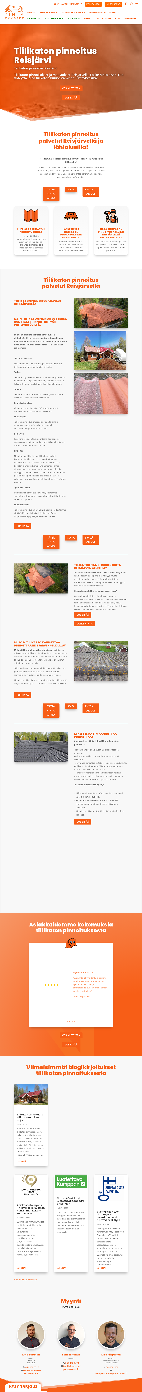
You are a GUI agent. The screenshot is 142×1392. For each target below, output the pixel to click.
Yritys (87, 19)
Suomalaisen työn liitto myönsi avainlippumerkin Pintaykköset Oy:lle (109, 1216)
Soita (71, 189)
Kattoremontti (97, 12)
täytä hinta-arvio (51, 193)
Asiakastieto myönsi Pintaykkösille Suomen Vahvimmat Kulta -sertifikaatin (31, 1209)
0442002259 (111, 1367)
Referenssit (130, 19)
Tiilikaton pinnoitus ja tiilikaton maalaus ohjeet (30, 1117)
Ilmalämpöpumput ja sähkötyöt (62, 19)
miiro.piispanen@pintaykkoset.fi (111, 1373)
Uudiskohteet (34, 19)
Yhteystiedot (104, 19)
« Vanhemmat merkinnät (25, 1279)
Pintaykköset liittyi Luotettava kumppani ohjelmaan (70, 1201)
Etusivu (31, 12)
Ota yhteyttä (71, 88)
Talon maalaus (47, 12)
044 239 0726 (32, 1367)
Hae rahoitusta (113, 4)
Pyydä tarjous (93, 4)
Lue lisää (71, 97)
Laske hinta (84, 623)
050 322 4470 (72, 1363)
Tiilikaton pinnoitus (72, 12)
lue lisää (21, 1161)
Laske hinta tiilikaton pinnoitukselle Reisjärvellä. (71, 233)
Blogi (117, 19)
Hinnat (112, 12)
